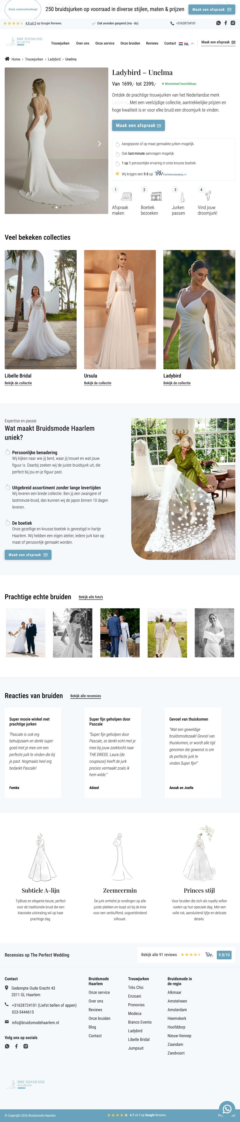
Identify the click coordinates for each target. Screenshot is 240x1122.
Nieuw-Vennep (179, 1035)
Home (15, 59)
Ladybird (54, 59)
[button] (99, 144)
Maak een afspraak (215, 42)
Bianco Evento (140, 1022)
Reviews (152, 43)
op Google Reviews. (44, 23)
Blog (92, 1027)
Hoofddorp (176, 1027)
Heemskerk (177, 1018)
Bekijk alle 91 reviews (159, 954)
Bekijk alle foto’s (91, 597)
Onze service (105, 43)
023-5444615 (23, 1012)
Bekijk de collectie (18, 383)
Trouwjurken (60, 43)
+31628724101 (186, 23)
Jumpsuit (136, 1048)
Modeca (135, 1013)
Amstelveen (177, 1001)
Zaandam (175, 1044)
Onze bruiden (130, 43)
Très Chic (136, 987)
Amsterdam (177, 1009)
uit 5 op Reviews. (148, 1115)
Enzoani (134, 996)
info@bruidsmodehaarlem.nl (35, 1022)
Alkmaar (174, 992)
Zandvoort (176, 1053)
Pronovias (136, 1004)
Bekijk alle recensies (85, 696)
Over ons (82, 43)
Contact (170, 43)
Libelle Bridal (139, 1039)
